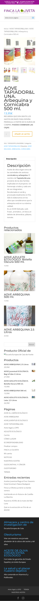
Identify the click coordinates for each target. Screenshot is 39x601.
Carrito (7, 435)
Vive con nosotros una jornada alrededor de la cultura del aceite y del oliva (19, 541)
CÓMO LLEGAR (10, 439)
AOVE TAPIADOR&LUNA (19, 29)
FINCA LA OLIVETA (11, 450)
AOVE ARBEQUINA (11, 416)
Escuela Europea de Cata (14, 528)
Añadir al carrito (22, 134)
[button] (31, 41)
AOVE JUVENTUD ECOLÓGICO (16, 420)
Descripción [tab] (11, 159)
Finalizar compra (10, 446)
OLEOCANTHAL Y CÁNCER (14, 464)
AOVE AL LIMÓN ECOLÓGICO (15, 413)
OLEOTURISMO (10, 468)
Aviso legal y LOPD (11, 428)
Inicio (6, 29)
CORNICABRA (25, 149)
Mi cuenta (8, 453)
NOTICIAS (8, 457)
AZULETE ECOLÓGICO (13, 431)
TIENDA (7, 472)
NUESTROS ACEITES (12, 461)
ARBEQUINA (16, 149)
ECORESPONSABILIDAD (13, 442)
